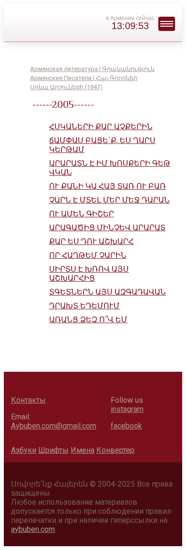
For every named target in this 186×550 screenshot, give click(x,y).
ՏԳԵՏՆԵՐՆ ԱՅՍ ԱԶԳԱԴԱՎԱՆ (107, 291)
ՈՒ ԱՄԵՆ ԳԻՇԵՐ (81, 213)
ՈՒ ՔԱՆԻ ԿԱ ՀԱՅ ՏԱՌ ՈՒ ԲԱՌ (107, 186)
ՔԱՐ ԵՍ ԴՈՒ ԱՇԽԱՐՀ (91, 241)
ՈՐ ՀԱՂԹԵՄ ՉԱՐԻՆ (87, 255)
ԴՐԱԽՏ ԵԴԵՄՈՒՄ (84, 305)
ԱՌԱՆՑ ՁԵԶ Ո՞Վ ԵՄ (88, 319)
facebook (126, 425)
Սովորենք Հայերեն (80, 21)
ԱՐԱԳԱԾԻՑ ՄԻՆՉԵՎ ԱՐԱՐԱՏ (107, 227)
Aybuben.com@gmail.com (53, 425)
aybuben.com (33, 529)
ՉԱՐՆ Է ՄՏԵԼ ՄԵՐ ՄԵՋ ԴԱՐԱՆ (109, 199)
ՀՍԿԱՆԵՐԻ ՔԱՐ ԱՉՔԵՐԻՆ (101, 126)
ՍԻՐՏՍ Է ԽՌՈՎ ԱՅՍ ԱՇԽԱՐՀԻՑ (89, 274)
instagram (127, 409)
